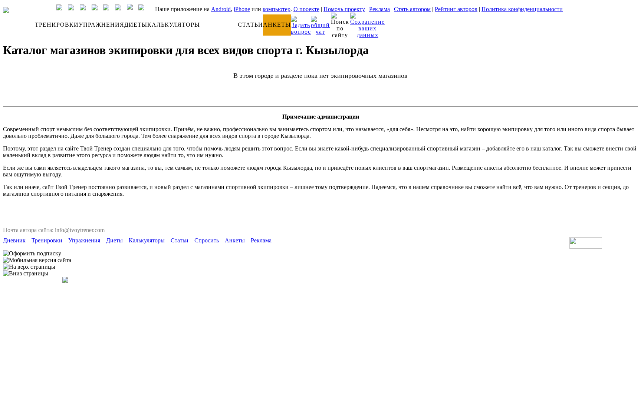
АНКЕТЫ (277, 24)
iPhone (242, 9)
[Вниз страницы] (25, 273)
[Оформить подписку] (32, 253)
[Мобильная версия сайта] (37, 260)
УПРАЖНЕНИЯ (101, 24)
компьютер (276, 9)
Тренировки (47, 240)
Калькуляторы (147, 240)
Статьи (179, 240)
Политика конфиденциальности (522, 9)
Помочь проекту (344, 9)
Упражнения (84, 240)
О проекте (306, 9)
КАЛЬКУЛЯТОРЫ (173, 24)
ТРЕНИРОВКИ (57, 24)
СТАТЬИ (250, 24)
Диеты (114, 240)
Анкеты (235, 240)
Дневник (14, 240)
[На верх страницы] (29, 267)
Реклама (379, 9)
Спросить (206, 240)
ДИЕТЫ (135, 24)
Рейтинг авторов (456, 9)
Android (221, 9)
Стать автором (412, 9)
